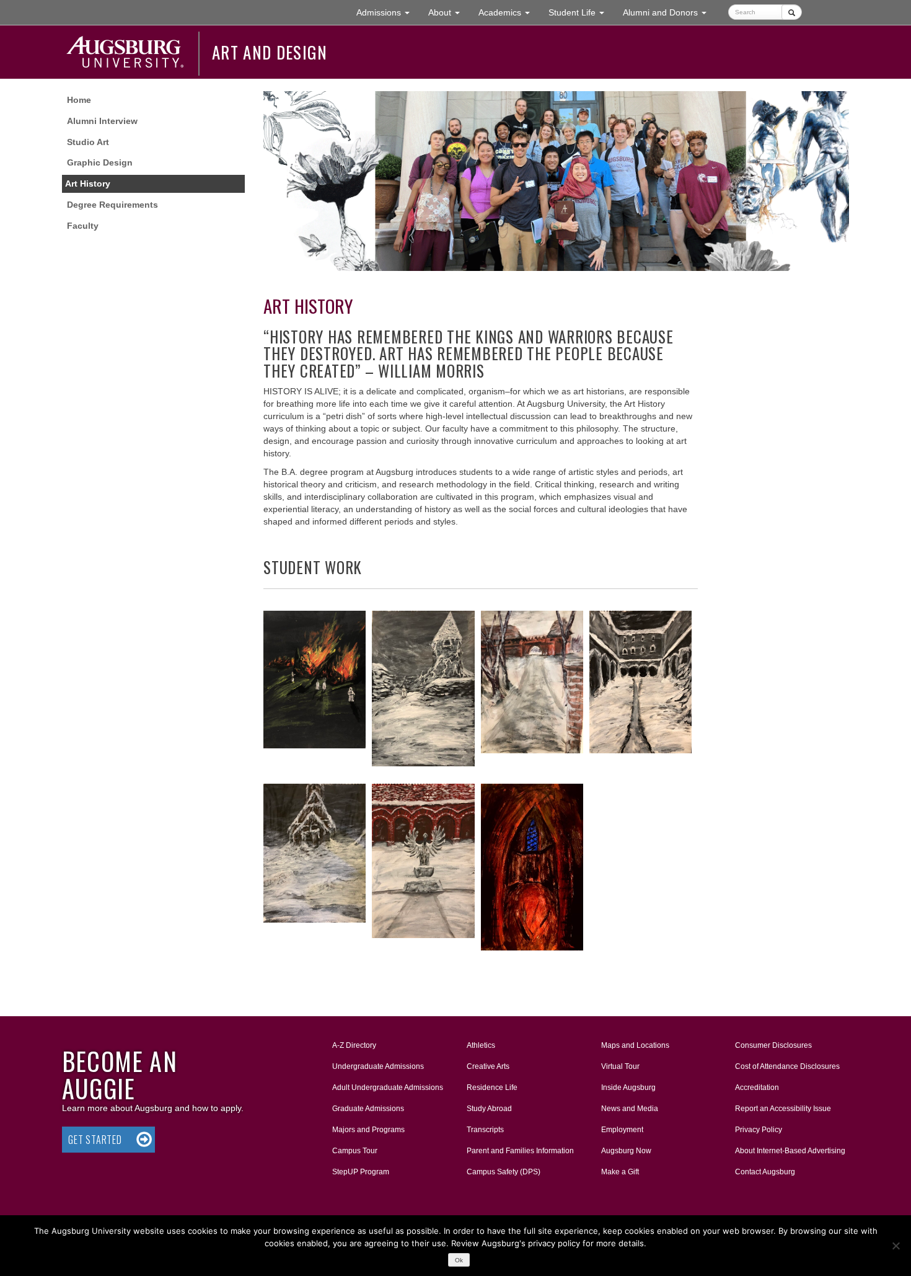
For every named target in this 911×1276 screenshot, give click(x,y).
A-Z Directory (354, 1045)
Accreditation (757, 1087)
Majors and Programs (368, 1129)
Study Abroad (489, 1108)
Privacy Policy (758, 1129)
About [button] (448, 16)
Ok (459, 1260)
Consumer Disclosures (773, 1045)
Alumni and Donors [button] (669, 12)
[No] (895, 1245)
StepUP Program (360, 1171)
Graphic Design (100, 162)
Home (79, 100)
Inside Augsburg (628, 1087)
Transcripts (485, 1129)
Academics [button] (508, 12)
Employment (622, 1129)
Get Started (95, 1139)
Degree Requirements (112, 205)
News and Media (629, 1108)
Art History (87, 183)
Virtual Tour (620, 1066)
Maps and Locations (635, 1045)
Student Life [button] (581, 12)
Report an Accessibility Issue (783, 1108)
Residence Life (492, 1087)
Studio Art (88, 142)
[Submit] (791, 12)
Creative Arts (488, 1066)
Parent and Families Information (520, 1150)
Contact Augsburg (765, 1171)
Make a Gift (620, 1171)
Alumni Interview (102, 121)
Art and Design (269, 52)
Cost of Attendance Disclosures (787, 1066)
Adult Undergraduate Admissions (387, 1087)
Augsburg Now (626, 1150)
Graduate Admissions (368, 1108)
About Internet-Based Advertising (790, 1150)
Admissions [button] (387, 12)
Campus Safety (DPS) (503, 1171)
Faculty (83, 226)
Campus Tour (354, 1150)
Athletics (481, 1045)
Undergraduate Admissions (378, 1066)
